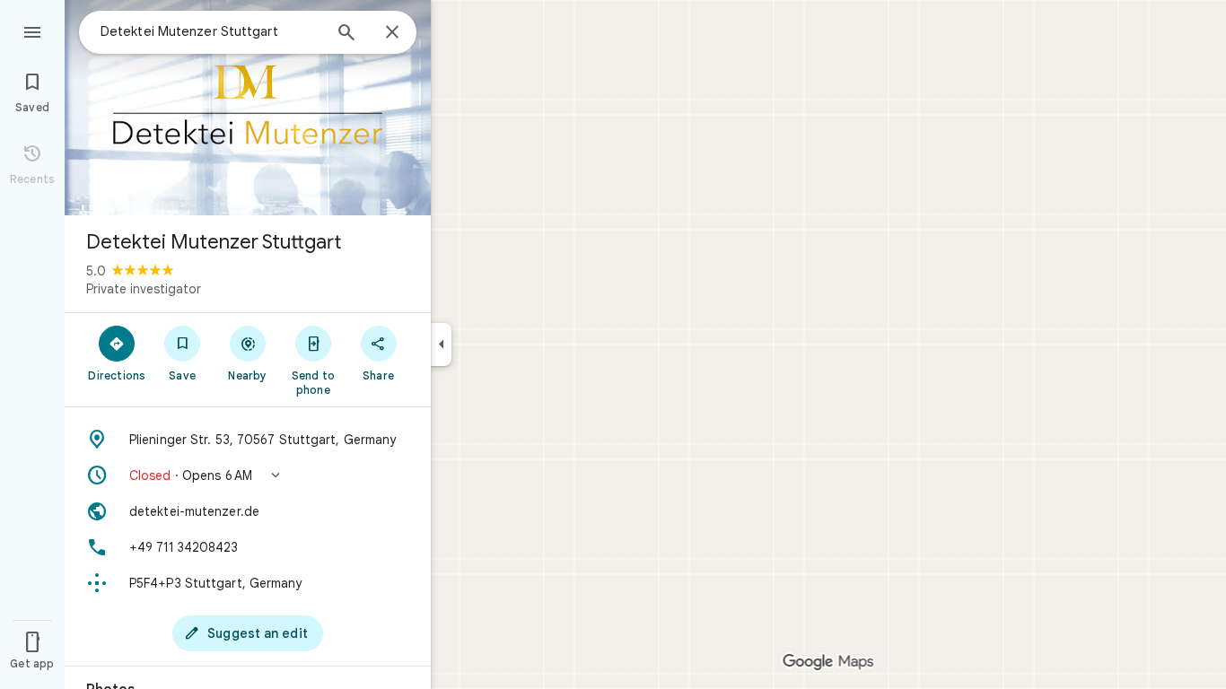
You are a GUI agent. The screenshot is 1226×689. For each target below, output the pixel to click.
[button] (248, 475)
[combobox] (211, 31)
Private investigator (143, 289)
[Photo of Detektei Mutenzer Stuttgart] (248, 107)
